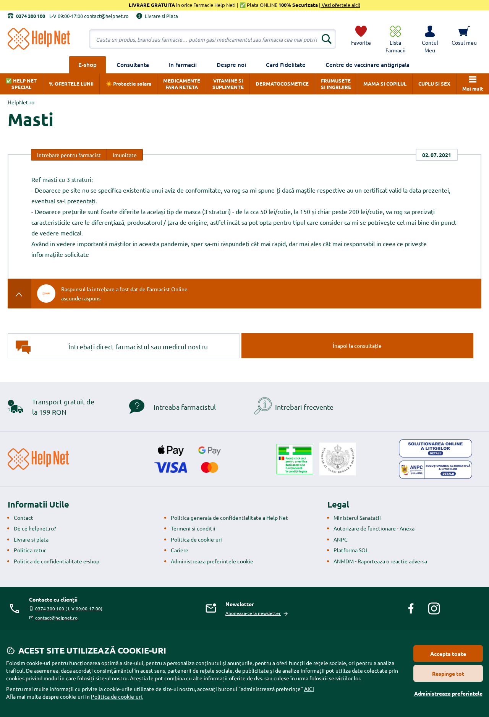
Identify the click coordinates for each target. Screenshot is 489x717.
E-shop (87, 64)
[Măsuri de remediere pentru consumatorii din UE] (435, 448)
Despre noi (231, 64)
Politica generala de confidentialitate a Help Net (229, 517)
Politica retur (30, 550)
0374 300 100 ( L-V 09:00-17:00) (68, 608)
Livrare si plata (31, 539)
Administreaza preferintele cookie (212, 561)
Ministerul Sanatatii (357, 517)
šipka (19, 293)
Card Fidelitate (286, 64)
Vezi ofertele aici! (340, 5)
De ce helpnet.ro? (35, 528)
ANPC (341, 539)
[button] (430, 39)
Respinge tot (448, 673)
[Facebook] (411, 608)
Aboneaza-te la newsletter (253, 613)
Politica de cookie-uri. (117, 696)
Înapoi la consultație (357, 345)
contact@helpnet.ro (56, 618)
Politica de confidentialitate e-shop (56, 561)
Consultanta (133, 64)
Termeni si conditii (193, 528)
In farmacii (183, 64)
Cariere (179, 550)
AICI (309, 688)
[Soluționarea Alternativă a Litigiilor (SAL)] (435, 470)
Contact (23, 517)
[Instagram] (434, 608)
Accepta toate (448, 653)
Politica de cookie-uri (196, 539)
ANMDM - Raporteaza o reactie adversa (380, 561)
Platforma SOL (351, 550)
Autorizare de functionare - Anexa (374, 528)
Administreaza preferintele (448, 693)
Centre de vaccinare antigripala (367, 64)
